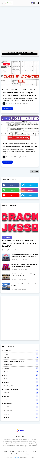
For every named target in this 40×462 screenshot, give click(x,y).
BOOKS (21, 354)
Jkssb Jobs (21, 382)
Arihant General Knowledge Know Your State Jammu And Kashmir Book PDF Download (24, 255)
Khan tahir (16, 457)
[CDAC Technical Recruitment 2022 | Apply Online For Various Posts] (6, 276)
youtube (12, 195)
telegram (30, 195)
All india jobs (20, 350)
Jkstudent (31, 457)
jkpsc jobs (21, 414)
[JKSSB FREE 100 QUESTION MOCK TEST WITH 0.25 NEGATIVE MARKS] (6, 266)
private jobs (21, 417)
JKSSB (21, 375)
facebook (12, 185)
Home (5, 451)
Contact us (33, 451)
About (12, 451)
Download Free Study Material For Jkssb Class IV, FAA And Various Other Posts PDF (19, 243)
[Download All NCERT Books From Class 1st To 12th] (6, 286)
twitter (31, 185)
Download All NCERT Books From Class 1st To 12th (24, 284)
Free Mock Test (20, 364)
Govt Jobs (21, 368)
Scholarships (20, 400)
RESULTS (21, 393)
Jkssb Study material (21, 386)
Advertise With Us (22, 451)
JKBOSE (21, 371)
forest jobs (20, 407)
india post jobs (20, 410)
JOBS (21, 378)
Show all (20, 54)
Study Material (21, 403)
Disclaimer (26, 454)
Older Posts (34, 171)
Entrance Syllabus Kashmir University (20, 361)
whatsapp (12, 190)
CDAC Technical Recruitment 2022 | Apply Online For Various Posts (23, 275)
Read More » (7, 108)
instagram (31, 190)
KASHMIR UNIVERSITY (21, 389)
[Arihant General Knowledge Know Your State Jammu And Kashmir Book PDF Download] (6, 257)
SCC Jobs (20, 396)
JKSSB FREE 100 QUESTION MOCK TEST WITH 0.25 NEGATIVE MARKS (24, 265)
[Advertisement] (20, 28)
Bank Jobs (21, 357)
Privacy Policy (15, 454)
